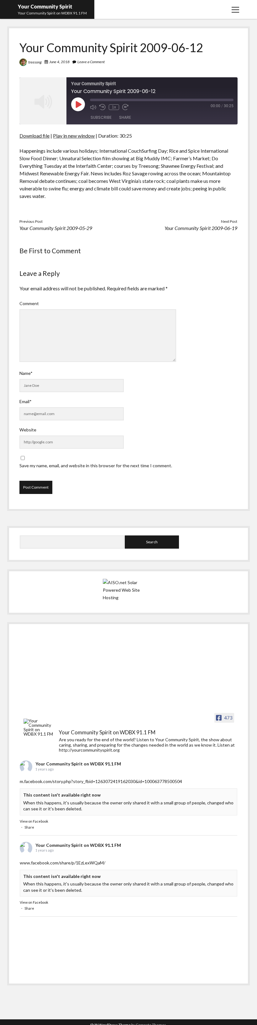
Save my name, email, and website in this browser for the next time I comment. (95, 465)
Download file (34, 136)
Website (27, 429)
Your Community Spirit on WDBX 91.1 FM (78, 763)
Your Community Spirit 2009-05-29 (55, 228)
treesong (35, 62)
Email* (25, 401)
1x (114, 107)
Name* (26, 373)
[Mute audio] (93, 107)
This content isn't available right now (62, 795)
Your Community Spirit (45, 6)
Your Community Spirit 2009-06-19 (201, 228)
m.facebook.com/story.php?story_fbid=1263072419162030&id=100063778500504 (101, 781)
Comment (29, 303)
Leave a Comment (91, 61)
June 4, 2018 (59, 61)
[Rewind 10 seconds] (102, 107)
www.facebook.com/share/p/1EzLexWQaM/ (62, 862)
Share (125, 117)
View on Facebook (34, 821)
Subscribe (101, 117)
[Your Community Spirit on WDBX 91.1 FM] (38, 727)
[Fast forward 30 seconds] (125, 107)
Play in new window (74, 136)
